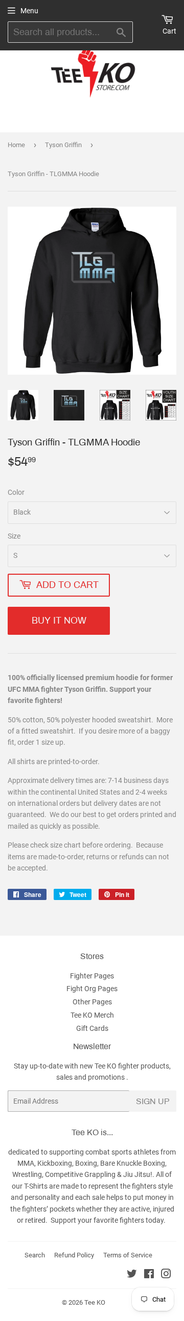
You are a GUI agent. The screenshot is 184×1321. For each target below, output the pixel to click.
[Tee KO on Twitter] (132, 1275)
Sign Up (153, 1101)
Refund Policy (74, 1255)
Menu (29, 11)
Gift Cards (92, 1028)
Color (16, 492)
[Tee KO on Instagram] (166, 1275)
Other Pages (92, 1002)
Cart (169, 31)
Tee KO (94, 1302)
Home (16, 145)
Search (35, 1255)
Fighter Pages (92, 976)
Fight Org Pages (92, 989)
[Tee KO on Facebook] (149, 1275)
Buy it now (59, 620)
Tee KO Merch (92, 1015)
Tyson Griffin (63, 145)
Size (14, 536)
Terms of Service (127, 1255)
